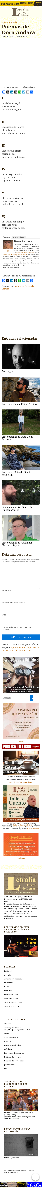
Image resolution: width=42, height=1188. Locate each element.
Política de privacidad (14, 1061)
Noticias (8, 987)
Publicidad (21, 741)
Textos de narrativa (13, 1002)
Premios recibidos (12, 1045)
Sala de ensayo (11, 998)
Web (4, 615)
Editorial (8, 971)
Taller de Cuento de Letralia (23, 825)
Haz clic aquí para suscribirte (21, 782)
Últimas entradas (18, 237)
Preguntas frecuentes (14, 1053)
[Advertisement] (21, 62)
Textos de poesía (9, 22)
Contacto (8, 1023)
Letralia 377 (7, 289)
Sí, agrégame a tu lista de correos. (16, 628)
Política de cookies (12, 1057)
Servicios (8, 1033)
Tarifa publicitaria (17, 1028)
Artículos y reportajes (14, 979)
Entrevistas (9, 983)
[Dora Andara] (8, 244)
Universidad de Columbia (25, 253)
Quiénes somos (11, 1037)
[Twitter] (8, 251)
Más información (33, 829)
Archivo (7, 1041)
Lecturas (8, 990)
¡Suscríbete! (9, 1065)
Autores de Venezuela (24, 286)
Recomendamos (11, 994)
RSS (5, 1069)
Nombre (6, 591)
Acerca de (6, 237)
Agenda (7, 975)
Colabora (8, 1049)
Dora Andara (23, 241)
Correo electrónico (13, 603)
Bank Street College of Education (15, 255)
